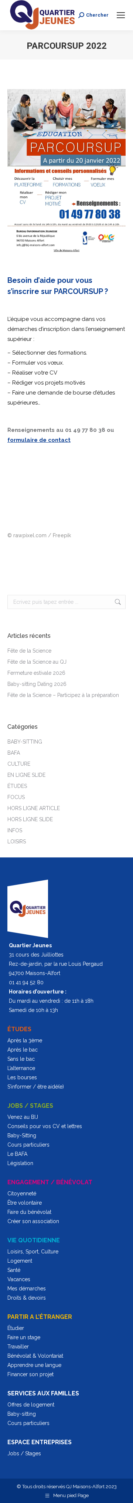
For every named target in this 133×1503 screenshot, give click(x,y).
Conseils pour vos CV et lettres (44, 1126)
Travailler (18, 1347)
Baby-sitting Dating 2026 (36, 684)
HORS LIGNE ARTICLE (33, 808)
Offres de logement (30, 1405)
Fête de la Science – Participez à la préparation (63, 695)
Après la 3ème (24, 1040)
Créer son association (33, 1221)
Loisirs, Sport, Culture (32, 1252)
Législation (20, 1163)
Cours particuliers (28, 1145)
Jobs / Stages (24, 1453)
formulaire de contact (39, 440)
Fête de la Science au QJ (36, 662)
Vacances (18, 1279)
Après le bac (22, 1050)
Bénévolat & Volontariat (35, 1356)
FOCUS (16, 797)
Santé (13, 1270)
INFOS (14, 830)
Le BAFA (17, 1154)
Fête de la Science (29, 651)
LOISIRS (16, 841)
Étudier (15, 1328)
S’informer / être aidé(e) (35, 1087)
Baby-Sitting (21, 1135)
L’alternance (21, 1068)
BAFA (13, 753)
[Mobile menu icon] (121, 15)
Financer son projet (30, 1374)
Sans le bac (21, 1059)
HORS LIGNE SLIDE (30, 819)
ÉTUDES (17, 786)
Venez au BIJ (22, 1117)
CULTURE (18, 764)
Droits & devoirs (26, 1298)
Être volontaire (24, 1203)
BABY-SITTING (24, 742)
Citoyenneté (21, 1193)
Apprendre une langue (34, 1365)
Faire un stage (23, 1337)
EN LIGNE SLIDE (26, 775)
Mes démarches (26, 1289)
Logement (19, 1261)
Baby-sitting (21, 1414)
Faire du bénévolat (29, 1212)
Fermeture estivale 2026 (36, 673)
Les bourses (22, 1077)
